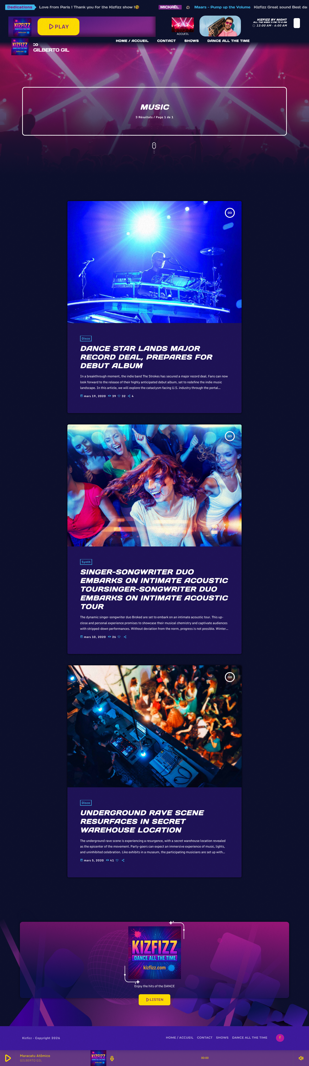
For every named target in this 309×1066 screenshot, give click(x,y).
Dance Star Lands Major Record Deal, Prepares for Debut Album (146, 357)
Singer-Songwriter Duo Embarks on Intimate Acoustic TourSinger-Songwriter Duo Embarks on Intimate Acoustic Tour (154, 589)
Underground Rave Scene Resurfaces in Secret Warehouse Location (142, 821)
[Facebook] (280, 1038)
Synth (86, 561)
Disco (86, 338)
